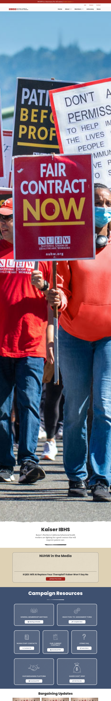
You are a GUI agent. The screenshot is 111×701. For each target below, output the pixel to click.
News (99, 9)
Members (78, 9)
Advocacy (90, 9)
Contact (98, 5)
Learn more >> (68, 2)
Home (60, 9)
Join (85, 5)
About (67, 9)
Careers (91, 5)
